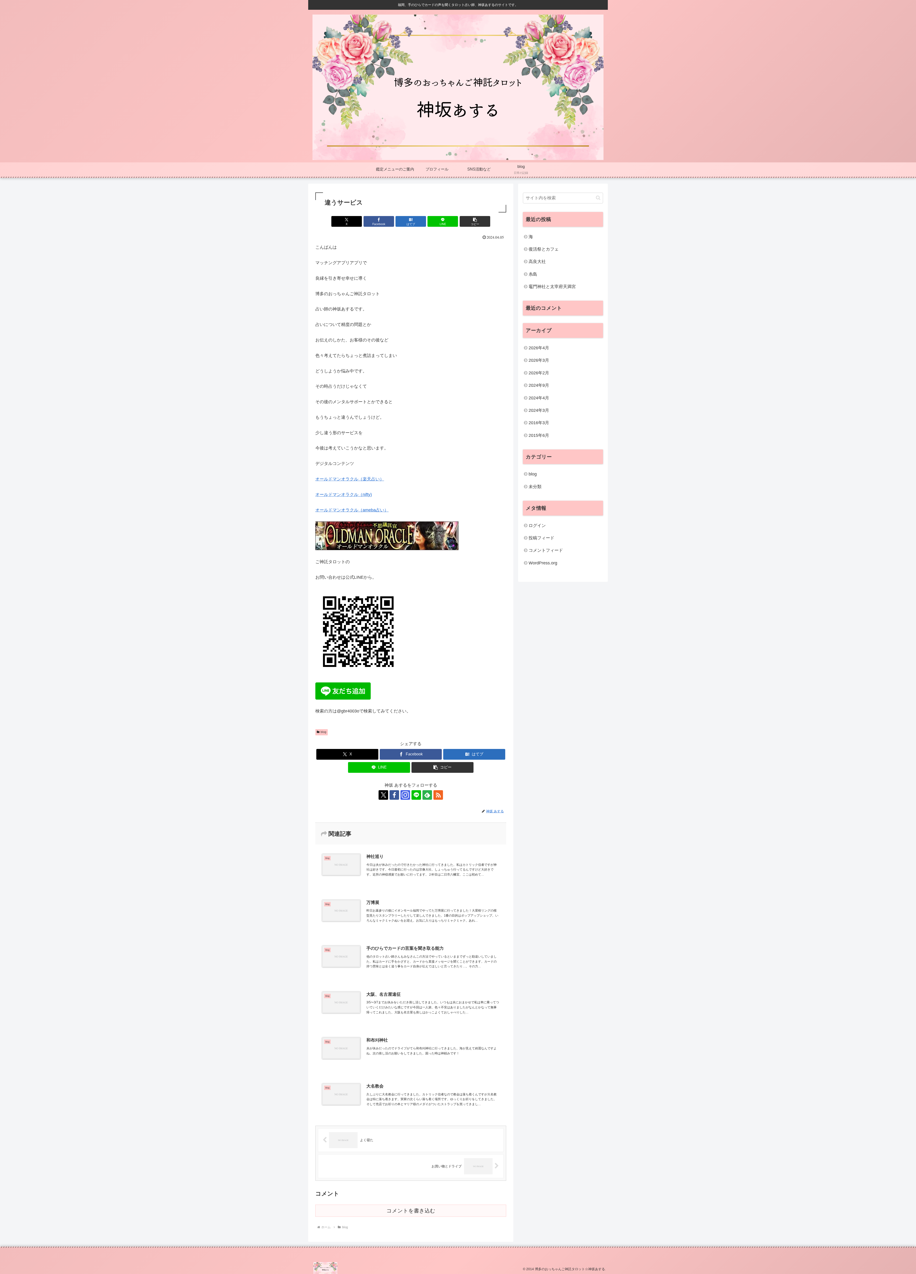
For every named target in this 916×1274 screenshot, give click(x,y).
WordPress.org (543, 563)
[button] (475, 221)
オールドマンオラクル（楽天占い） (349, 479)
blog (323, 732)
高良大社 (537, 261)
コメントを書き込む (410, 1211)
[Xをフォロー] (383, 795)
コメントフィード (546, 550)
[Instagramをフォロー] (405, 795)
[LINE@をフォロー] (416, 795)
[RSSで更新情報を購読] (438, 795)
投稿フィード (541, 538)
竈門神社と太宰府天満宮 (552, 286)
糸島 (533, 274)
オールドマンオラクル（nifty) (343, 494)
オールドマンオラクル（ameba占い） (352, 510)
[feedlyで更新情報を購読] (427, 795)
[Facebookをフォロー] (394, 795)
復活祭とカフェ (544, 249)
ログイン (537, 525)
